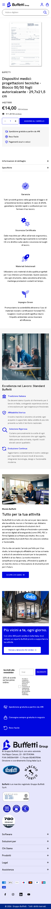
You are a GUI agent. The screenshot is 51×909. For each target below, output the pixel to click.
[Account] (42, 4)
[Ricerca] (45, 12)
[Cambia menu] (3, 4)
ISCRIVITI (41, 672)
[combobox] (25, 12)
